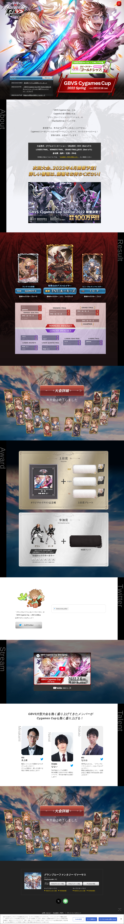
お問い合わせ (46, 913)
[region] (62, 919)
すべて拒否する (91, 919)
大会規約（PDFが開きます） (69, 157)
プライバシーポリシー (74, 913)
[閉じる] (121, 919)
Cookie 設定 (78, 919)
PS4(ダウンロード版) (51, 890)
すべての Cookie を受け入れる (108, 919)
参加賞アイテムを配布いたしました (35, 83)
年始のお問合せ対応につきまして (34, 95)
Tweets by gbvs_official (61, 608)
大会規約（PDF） (58, 913)
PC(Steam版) (63, 890)
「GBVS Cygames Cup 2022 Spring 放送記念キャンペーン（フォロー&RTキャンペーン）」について (37, 89)
